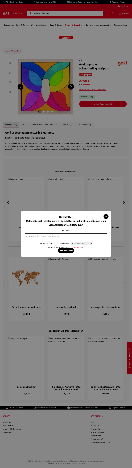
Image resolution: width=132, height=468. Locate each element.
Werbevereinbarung (76, 247)
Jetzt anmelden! (66, 250)
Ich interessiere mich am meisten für (55, 243)
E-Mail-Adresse (66, 230)
